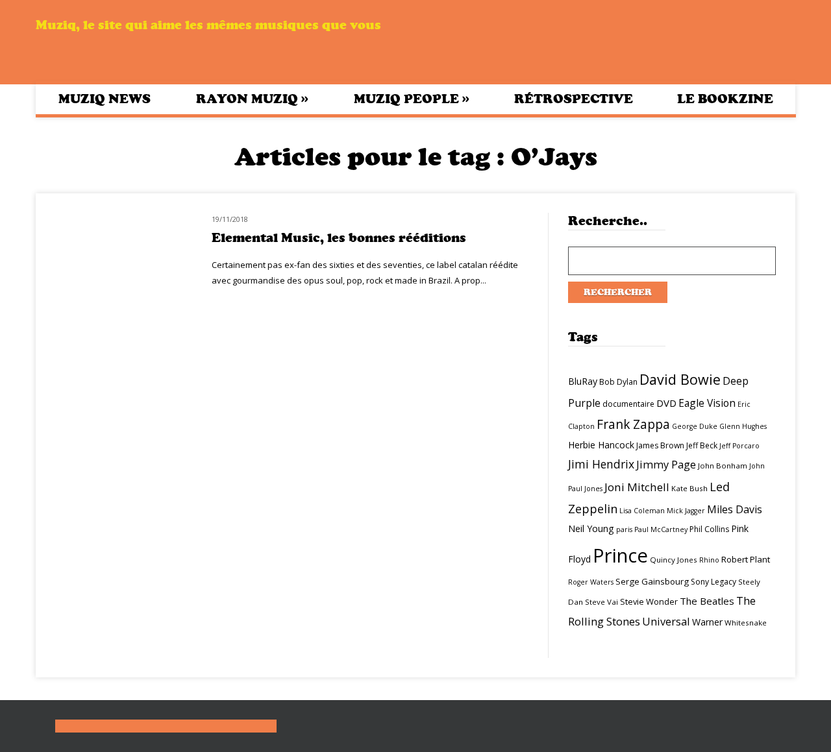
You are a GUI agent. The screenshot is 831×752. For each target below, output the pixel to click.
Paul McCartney (661, 529)
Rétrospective (573, 98)
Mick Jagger (686, 510)
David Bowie (680, 379)
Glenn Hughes (743, 426)
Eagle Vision (707, 403)
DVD (666, 402)
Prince (620, 555)
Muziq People (411, 98)
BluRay (582, 381)
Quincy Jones (673, 559)
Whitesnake (746, 622)
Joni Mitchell (636, 486)
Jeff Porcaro (739, 445)
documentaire (628, 403)
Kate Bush (689, 488)
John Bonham (722, 465)
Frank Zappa (633, 424)
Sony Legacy (713, 581)
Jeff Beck (701, 445)
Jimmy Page (666, 464)
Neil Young (591, 528)
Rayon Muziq (252, 98)
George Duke (694, 426)
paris (624, 529)
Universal (666, 621)
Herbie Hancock (601, 445)
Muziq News (104, 98)
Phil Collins (709, 529)
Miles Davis (734, 509)
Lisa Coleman (642, 510)
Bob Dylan (618, 381)
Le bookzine (725, 98)
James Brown (660, 445)
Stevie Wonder (649, 601)
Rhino (709, 559)
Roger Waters (591, 582)
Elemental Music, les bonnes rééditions (339, 237)
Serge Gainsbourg (652, 581)
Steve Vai (601, 602)
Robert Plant (745, 559)
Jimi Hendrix (601, 464)
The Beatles (707, 600)
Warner (707, 622)
